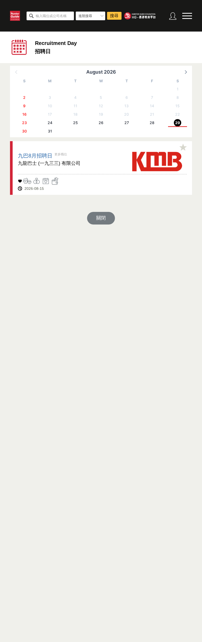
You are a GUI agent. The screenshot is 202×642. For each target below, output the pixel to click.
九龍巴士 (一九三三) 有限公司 (49, 163)
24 (50, 122)
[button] (185, 72)
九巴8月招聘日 (35, 156)
